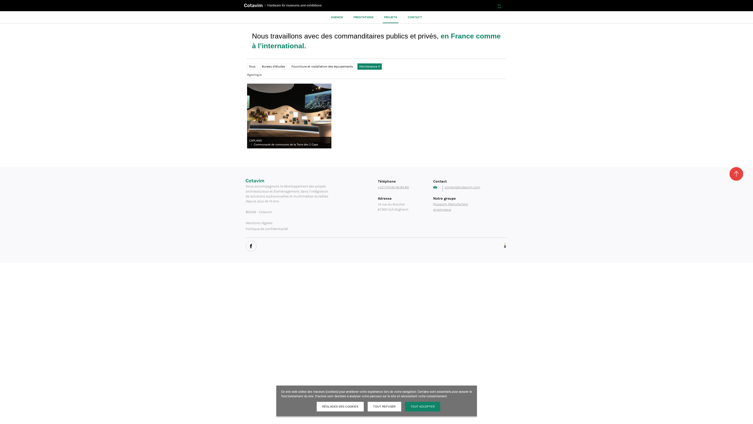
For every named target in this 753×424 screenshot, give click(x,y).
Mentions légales (259, 223)
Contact (415, 17)
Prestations (364, 17)
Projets (390, 17)
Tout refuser (384, 406)
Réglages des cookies (340, 406)
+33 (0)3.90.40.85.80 (393, 187)
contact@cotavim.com (462, 187)
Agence (337, 17)
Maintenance (368, 66)
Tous (252, 66)
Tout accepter (423, 406)
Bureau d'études (273, 66)
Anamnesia (442, 209)
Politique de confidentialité (267, 229)
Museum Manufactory (450, 204)
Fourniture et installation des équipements (322, 66)
